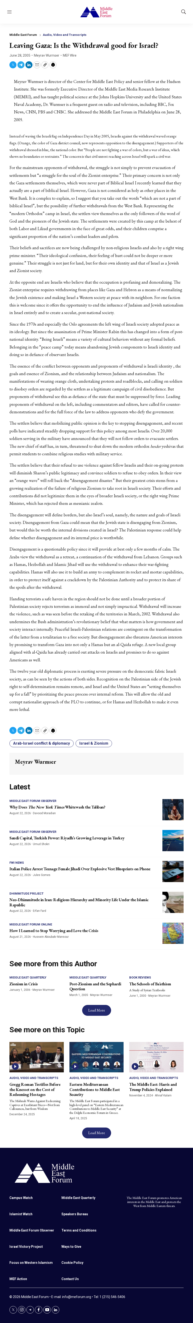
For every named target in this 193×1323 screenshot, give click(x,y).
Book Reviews (140, 977)
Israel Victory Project (26, 1246)
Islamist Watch (20, 1214)
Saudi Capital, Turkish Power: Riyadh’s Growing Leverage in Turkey (67, 838)
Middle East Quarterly (27, 977)
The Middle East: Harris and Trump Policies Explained (153, 1087)
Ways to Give (71, 1246)
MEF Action (18, 1279)
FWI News (16, 862)
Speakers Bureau (74, 1214)
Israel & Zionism (93, 743)
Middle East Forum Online (30, 924)
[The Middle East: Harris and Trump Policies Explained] (156, 1057)
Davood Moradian (44, 813)
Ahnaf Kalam (163, 1095)
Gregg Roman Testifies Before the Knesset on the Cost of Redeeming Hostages (34, 1089)
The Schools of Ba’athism (150, 984)
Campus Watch (21, 1198)
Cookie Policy (72, 1263)
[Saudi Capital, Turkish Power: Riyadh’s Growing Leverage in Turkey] (173, 840)
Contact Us (70, 1279)
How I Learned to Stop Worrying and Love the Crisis (53, 930)
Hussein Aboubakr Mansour (51, 936)
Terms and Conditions (78, 1230)
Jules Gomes (41, 875)
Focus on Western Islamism (31, 1263)
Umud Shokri (41, 844)
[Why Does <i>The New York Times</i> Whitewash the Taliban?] (173, 809)
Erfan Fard (39, 910)
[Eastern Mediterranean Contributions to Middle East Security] (96, 1057)
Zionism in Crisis (23, 984)
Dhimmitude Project (26, 893)
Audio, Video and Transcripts (64, 35)
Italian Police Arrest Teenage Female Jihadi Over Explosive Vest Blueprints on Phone (79, 868)
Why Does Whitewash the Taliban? (57, 807)
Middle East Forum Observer (32, 801)
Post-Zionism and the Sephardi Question (95, 986)
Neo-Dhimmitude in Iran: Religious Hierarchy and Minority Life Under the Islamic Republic (79, 902)
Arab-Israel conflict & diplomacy (41, 743)
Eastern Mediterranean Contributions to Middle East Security (94, 1089)
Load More (96, 1010)
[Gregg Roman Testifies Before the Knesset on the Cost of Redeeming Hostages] (36, 1057)
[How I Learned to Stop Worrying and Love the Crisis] (173, 933)
